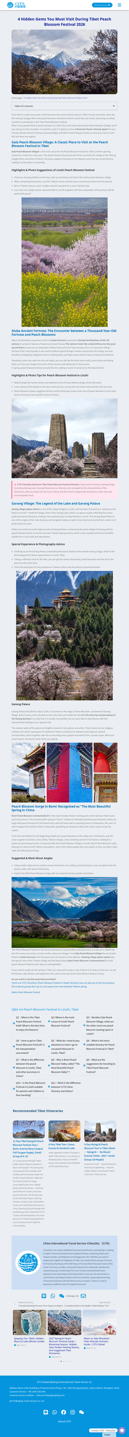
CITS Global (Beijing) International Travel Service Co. (64, 1382)
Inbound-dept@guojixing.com (50, 1395)
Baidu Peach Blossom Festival (26, 992)
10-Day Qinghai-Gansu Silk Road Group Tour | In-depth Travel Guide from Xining (99, 1341)
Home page (17, 98)
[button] (114, 106)
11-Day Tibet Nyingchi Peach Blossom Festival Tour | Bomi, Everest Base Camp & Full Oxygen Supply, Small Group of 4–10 (28, 1148)
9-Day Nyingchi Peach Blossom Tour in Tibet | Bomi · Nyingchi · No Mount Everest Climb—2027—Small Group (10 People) (99, 1152)
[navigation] (109, 1435)
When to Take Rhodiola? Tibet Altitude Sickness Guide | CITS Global (62, 1341)
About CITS (64, 1421)
